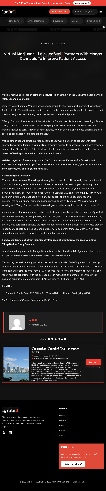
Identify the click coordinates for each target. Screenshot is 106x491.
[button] (59, 11)
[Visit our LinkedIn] (10, 433)
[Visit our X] (4, 433)
